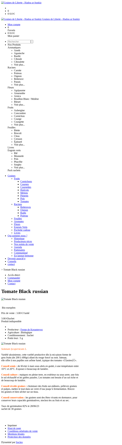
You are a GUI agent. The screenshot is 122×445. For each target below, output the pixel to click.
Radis (23, 212)
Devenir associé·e (16, 258)
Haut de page (14, 428)
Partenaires (19, 250)
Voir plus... (19, 64)
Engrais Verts (20, 227)
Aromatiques (14, 47)
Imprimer (12, 425)
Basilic (17, 56)
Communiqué (21, 252)
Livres (11, 147)
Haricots (24, 190)
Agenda (18, 247)
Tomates (24, 201)
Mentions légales (16, 434)
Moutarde (19, 156)
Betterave (19, 79)
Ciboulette (19, 61)
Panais (17, 81)
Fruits (10, 107)
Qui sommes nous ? (17, 235)
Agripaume (19, 90)
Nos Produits (14, 44)
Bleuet (17, 101)
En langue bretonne (24, 255)
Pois (16, 159)
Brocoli (17, 133)
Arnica (17, 96)
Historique (19, 238)
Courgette (19, 121)
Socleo (19, 442)
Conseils (12, 261)
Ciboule (18, 59)
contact (11, 264)
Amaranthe (19, 93)
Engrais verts (14, 150)
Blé (15, 153)
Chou (17, 136)
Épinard (18, 141)
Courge (17, 119)
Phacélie (18, 161)
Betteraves (25, 207)
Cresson (18, 139)
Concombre (20, 113)
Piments (24, 195)
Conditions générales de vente (23, 431)
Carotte (17, 70)
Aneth (17, 50)
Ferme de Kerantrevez (31, 329)
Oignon (18, 76)
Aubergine (19, 110)
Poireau (18, 73)
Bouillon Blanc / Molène (26, 99)
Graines (11, 175)
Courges (24, 184)
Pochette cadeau (22, 230)
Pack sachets (14, 170)
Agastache (19, 53)
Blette (17, 130)
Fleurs (11, 87)
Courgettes (25, 187)
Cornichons (26, 181)
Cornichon (19, 116)
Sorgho (17, 164)
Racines (12, 67)
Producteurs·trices (23, 241)
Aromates (19, 221)
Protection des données (19, 436)
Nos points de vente (24, 244)
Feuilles (11, 127)
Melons (24, 192)
